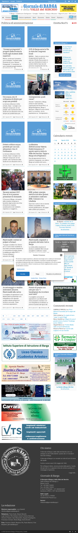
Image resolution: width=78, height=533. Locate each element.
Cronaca (8, 17)
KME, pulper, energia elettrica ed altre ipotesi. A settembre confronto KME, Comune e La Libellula (38, 196)
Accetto (65, 250)
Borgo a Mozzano (51, 13)
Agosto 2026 (65, 140)
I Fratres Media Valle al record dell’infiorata (63, 326)
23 (75, 155)
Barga (13, 13)
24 (55, 158)
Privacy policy (19, 531)
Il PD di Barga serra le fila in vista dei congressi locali (39, 51)
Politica (15, 17)
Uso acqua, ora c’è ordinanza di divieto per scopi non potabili (12, 99)
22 (71, 155)
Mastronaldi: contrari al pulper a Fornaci (12, 241)
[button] (61, 255)
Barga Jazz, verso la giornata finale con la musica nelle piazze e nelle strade (64, 258)
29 (71, 158)
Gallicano (42, 13)
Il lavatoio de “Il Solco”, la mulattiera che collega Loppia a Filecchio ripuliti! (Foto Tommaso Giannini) (65, 224)
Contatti (13, 1)
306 (28, 316)
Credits (25, 531)
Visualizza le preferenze (53, 274)
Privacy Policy (42, 278)
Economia (41, 17)
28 (68, 158)
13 (65, 152)
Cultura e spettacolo (25, 17)
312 (8, 319)
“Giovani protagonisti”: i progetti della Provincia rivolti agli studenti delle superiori (13, 52)
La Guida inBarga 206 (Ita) (65, 387)
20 (65, 155)
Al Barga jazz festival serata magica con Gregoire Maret (67, 60)
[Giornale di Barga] (39, 7)
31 (55, 161)
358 (21, 319)
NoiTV (73, 17)
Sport (34, 17)
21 (68, 155)
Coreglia (35, 13)
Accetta (22, 274)
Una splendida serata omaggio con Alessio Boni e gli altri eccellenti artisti (69, 68)
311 (4, 319)
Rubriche (60, 17)
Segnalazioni (5, 1)
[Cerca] (65, 1)
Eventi (53, 17)
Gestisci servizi (21, 269)
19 (61, 155)
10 (55, 152)
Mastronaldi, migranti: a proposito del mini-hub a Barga (39, 242)
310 (47, 316)
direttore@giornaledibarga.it (10, 511)
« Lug (55, 140)
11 (58, 152)
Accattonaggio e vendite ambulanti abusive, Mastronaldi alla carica (12, 290)
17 (55, 155)
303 (14, 316)
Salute (48, 17)
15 (71, 152)
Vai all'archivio (65, 229)
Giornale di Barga (10, 531)
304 (19, 316)
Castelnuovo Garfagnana (23, 13)
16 (75, 152)
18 (58, 155)
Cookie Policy (34, 278)
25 (58, 158)
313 (13, 319)
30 (75, 158)
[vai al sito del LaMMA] (68, 127)
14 (68, 152)
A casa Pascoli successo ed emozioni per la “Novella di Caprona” (63, 50)
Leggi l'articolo (68, 260)
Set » (75, 140)
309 (42, 316)
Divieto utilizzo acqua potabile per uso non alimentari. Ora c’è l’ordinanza (12, 148)
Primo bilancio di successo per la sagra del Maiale (64, 311)
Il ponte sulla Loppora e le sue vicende (63, 329)
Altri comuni (72, 13)
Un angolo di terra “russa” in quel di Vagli (63, 316)
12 (61, 152)
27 (65, 158)
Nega (37, 274)
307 (33, 316)
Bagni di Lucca (63, 13)
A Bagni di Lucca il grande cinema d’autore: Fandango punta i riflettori (64, 321)
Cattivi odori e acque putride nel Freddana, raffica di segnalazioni (64, 263)
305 (24, 316)
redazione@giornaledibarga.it (49, 502)
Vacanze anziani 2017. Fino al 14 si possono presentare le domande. (12, 194)
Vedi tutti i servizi (65, 75)
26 (61, 158)
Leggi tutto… (69, 98)
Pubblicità (19, 1)
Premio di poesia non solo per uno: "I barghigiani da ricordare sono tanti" (39, 291)
